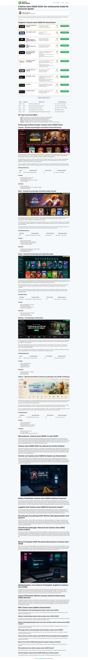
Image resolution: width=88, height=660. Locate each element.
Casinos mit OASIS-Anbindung (28, 459)
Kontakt (63, 2)
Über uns (67, 2)
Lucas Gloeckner (28, 12)
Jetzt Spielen (64, 32)
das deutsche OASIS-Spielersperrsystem (52, 438)
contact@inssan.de (42, 658)
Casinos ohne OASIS (56, 2)
